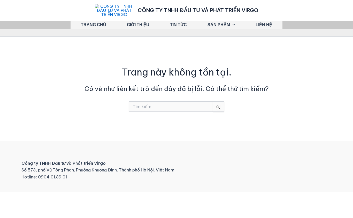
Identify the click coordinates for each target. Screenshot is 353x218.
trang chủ (93, 24)
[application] (232, 25)
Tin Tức (178, 24)
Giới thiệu (138, 24)
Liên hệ (264, 24)
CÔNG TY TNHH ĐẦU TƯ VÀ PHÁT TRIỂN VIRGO (198, 10)
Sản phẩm (219, 24)
